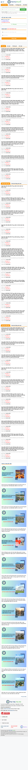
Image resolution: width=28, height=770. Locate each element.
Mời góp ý (14, 24)
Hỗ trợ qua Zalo (6, 19)
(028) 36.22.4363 (7, 708)
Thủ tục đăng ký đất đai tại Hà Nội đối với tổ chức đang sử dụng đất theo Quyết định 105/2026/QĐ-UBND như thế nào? (14, 670)
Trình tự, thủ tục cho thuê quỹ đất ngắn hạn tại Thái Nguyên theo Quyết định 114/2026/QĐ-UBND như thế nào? (14, 507)
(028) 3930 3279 (11, 710)
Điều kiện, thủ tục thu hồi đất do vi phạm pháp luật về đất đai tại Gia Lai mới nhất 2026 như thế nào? (14, 693)
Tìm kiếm (23, 9)
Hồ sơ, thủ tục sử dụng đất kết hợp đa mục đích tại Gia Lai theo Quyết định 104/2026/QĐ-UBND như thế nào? (14, 485)
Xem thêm (24, 696)
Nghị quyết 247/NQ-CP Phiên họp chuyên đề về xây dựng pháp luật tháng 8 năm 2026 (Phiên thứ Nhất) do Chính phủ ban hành (12, 169)
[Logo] (7, 702)
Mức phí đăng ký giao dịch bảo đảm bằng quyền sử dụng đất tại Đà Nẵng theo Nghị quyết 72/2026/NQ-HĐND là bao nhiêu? (14, 553)
